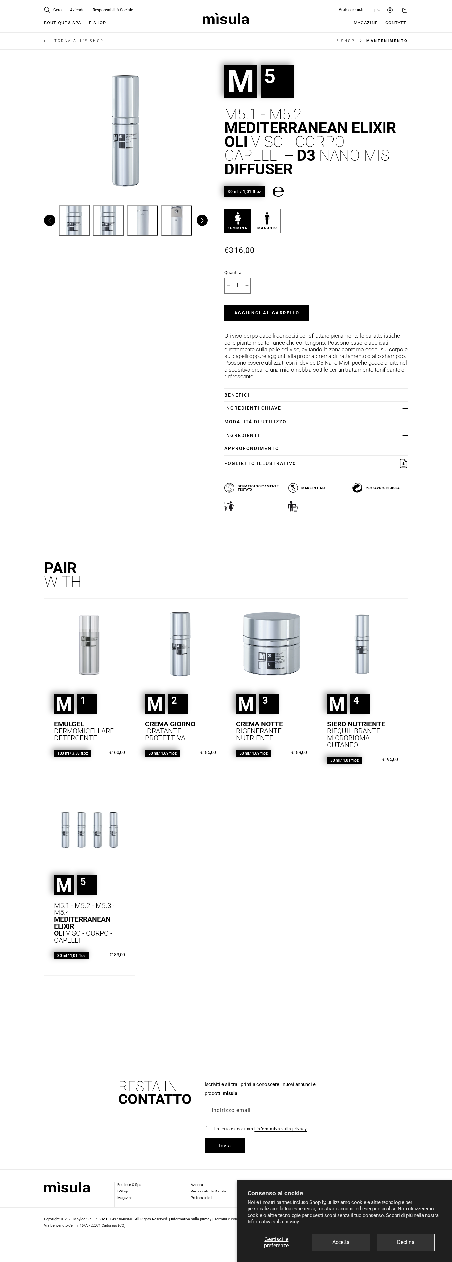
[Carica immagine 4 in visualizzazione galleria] (176, 220)
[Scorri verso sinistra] (49, 220)
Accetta (341, 1242)
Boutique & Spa (129, 1185)
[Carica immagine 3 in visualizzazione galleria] (142, 220)
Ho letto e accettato (260, 1129)
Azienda (197, 1185)
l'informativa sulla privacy (280, 1129)
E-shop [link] (345, 41)
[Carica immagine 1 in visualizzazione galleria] (74, 220)
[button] (54, 10)
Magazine (125, 1198)
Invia (225, 1146)
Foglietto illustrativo (260, 463)
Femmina (238, 228)
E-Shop (122, 1191)
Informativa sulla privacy (273, 1222)
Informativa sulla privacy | (192, 1219)
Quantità (232, 272)
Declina (406, 1242)
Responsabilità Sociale (208, 1191)
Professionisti (201, 1198)
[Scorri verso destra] (202, 220)
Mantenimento (387, 41)
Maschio (267, 228)
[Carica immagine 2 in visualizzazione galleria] (108, 220)
